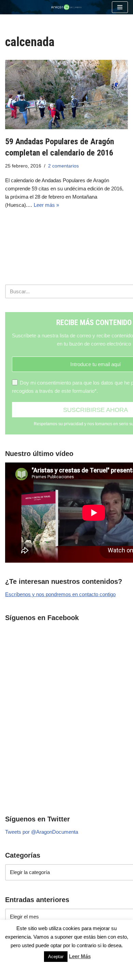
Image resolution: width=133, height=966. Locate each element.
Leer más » (46, 205)
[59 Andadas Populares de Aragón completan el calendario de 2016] (66, 94)
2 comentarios (63, 166)
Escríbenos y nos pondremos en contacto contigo (60, 594)
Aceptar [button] (55, 956)
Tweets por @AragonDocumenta (41, 832)
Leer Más (80, 956)
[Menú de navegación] (120, 7)
